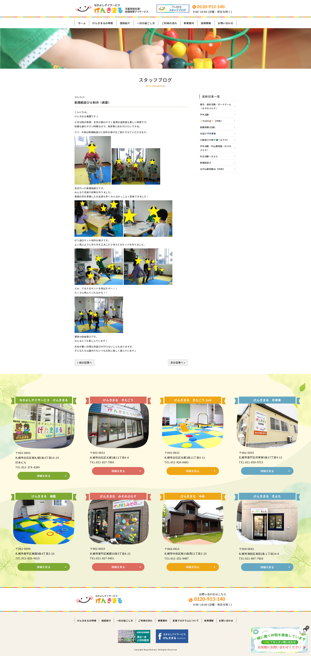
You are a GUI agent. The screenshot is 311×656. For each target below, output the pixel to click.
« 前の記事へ (84, 362)
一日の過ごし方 (146, 23)
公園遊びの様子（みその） (214, 139)
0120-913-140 (209, 599)
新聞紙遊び (205, 162)
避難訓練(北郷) (207, 127)
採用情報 (206, 23)
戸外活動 (204, 114)
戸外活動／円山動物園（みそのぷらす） (215, 148)
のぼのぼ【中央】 (212, 120)
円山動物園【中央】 (213, 169)
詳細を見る (44, 476)
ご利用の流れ (169, 23)
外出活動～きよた (209, 156)
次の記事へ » (177, 362)
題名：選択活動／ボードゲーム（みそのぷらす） (215, 106)
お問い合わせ (225, 23)
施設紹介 (125, 23)
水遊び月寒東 (208, 133)
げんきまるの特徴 (102, 23)
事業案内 (189, 23)
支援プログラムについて (186, 620)
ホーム (82, 23)
